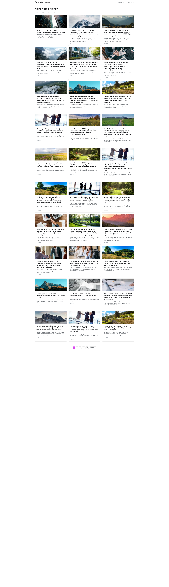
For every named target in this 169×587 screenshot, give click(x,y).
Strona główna (130, 2)
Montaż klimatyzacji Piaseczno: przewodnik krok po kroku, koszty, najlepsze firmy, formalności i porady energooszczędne (50, 328)
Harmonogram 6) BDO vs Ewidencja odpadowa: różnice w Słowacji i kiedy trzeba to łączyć (51, 295)
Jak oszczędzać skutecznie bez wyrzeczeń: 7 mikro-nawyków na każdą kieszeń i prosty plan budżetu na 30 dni (84, 263)
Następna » (92, 347)
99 (87, 347)
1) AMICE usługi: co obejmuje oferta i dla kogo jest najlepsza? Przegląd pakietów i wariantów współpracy (117, 263)
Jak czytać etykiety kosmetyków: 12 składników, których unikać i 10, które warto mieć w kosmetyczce (118, 328)
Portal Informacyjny (42, 2)
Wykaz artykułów (120, 2)
